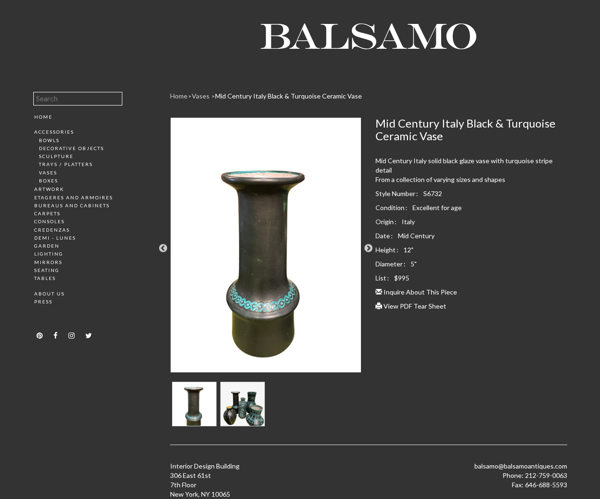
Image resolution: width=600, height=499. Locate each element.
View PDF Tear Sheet (414, 306)
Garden (47, 246)
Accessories (54, 132)
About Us (49, 293)
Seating (47, 270)
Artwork (49, 189)
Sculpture (56, 156)
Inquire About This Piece (419, 292)
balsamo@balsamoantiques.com (520, 466)
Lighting (48, 254)
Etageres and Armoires (73, 197)
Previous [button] (163, 248)
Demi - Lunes (55, 238)
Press (43, 301)
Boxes (48, 180)
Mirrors (48, 262)
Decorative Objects (71, 148)
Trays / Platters (66, 164)
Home (43, 117)
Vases (48, 172)
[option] (266, 248)
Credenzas (52, 230)
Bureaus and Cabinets (72, 205)
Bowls (49, 140)
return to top (53, 318)
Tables (45, 278)
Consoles (49, 221)
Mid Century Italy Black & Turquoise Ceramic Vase (288, 96)
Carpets (47, 213)
